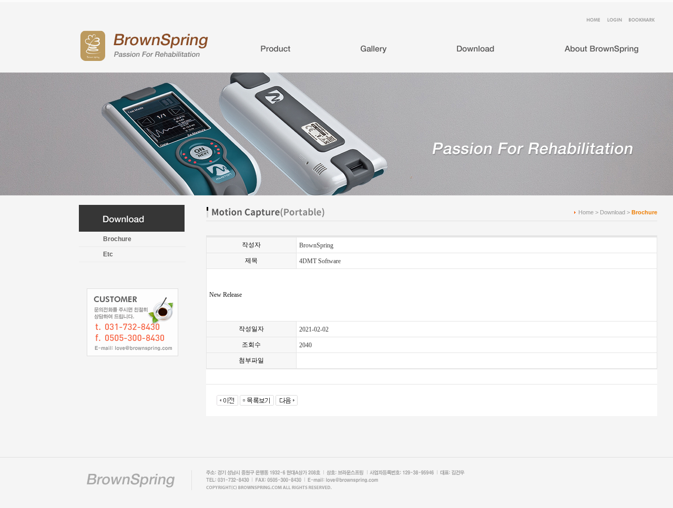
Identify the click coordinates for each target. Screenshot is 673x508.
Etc (108, 254)
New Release (225, 294)
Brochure (117, 239)
